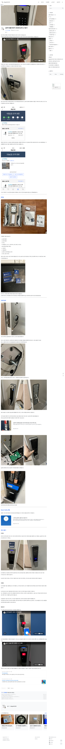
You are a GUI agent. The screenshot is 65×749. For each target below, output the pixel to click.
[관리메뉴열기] (63, 373)
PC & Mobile (53, 18)
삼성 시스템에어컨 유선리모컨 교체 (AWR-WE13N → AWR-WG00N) (9, 696)
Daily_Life (51, 36)
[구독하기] (63, 375)
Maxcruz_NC (53, 32)
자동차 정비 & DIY (53, 28)
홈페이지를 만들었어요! (53, 63)
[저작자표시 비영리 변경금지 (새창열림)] (12, 688)
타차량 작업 (53, 34)
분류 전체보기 (52, 14)
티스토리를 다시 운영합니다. (54, 65)
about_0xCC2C (37, 737)
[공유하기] (4, 688)
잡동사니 (51, 48)
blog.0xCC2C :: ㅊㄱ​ (6, 737)
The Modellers (5, 673)
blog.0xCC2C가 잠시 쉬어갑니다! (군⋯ (56, 59)
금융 (51, 50)
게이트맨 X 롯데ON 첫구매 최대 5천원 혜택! (10, 680)
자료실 (51, 38)
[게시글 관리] (5, 688)
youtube (53, 86)
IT (2, 692)
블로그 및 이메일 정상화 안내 (54, 67)
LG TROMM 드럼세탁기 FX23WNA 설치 (6, 695)
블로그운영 (51, 46)
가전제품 (5, 692)
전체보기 (50, 57)
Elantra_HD (53, 30)
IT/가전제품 (8, 30)
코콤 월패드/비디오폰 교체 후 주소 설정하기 (6, 697)
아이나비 (52, 42)
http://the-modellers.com (6, 671)
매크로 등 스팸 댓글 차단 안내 (54, 61)
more (46, 713)
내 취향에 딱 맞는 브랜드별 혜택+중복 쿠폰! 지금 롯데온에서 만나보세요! (13, 681)
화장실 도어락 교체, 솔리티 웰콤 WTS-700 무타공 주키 (8, 694)
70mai (51, 40)
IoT (51, 22)
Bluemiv (7, 738)
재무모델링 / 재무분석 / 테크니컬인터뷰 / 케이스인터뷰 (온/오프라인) (13, 674)
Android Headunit (54, 44)
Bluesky (36, 738)
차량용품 (52, 26)
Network (52, 20)
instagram (53, 84)
